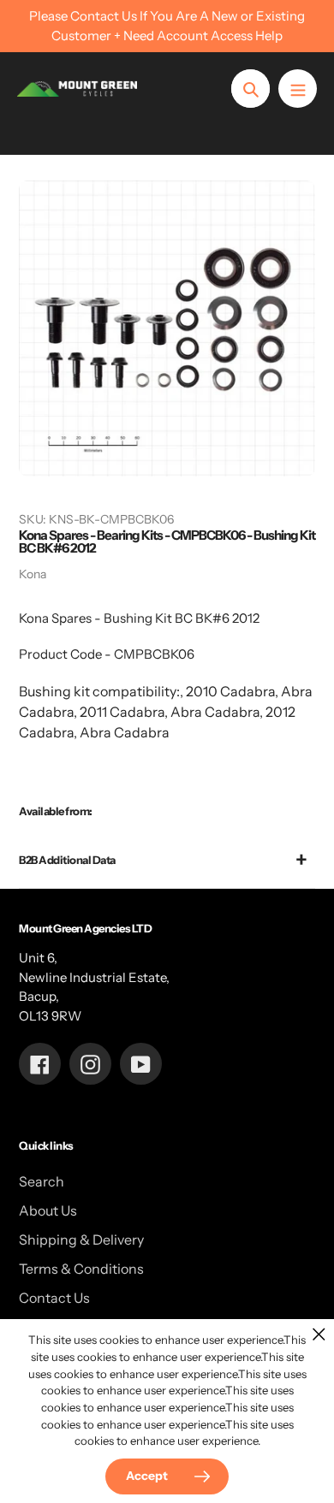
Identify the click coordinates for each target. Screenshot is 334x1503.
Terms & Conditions (81, 1268)
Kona (32, 574)
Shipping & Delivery (81, 1239)
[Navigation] (297, 88)
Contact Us (54, 1297)
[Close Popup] (319, 1334)
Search (41, 1181)
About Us (48, 1210)
